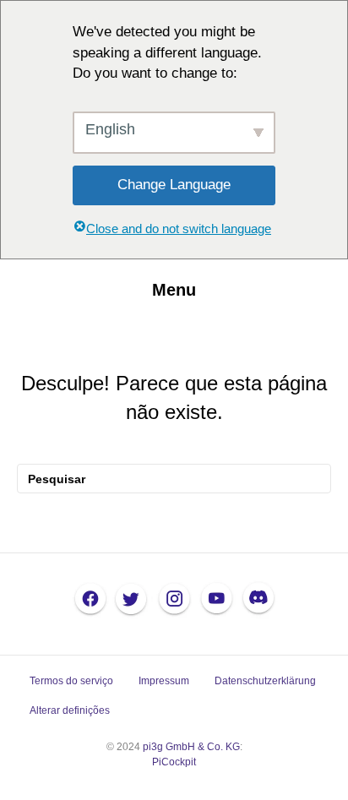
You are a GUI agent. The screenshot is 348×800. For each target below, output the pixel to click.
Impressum (164, 681)
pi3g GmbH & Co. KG (191, 747)
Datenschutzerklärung (265, 681)
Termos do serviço (71, 681)
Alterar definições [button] (70, 710)
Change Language (174, 185)
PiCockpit (174, 762)
